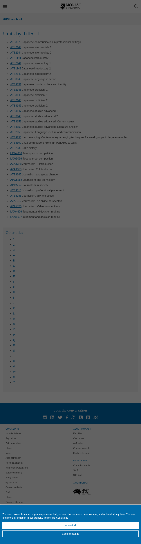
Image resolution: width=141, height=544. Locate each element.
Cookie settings (70, 533)
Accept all (70, 525)
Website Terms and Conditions (51, 517)
